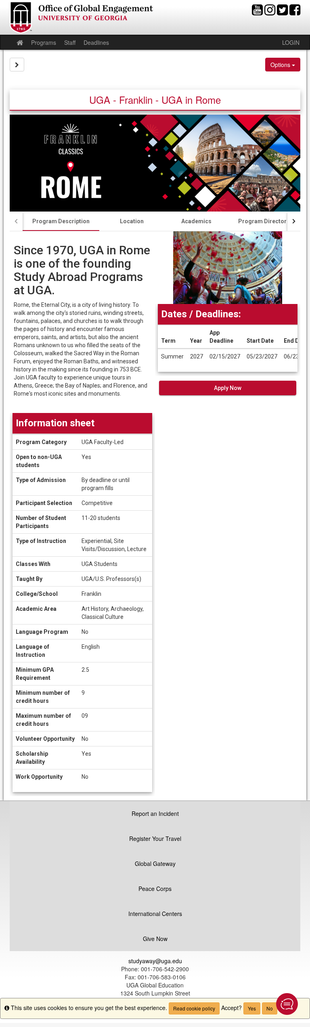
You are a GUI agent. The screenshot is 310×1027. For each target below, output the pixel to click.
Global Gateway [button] (155, 863)
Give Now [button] (155, 939)
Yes (252, 1008)
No (269, 1008)
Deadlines (96, 42)
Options (281, 65)
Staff (69, 42)
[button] (287, 1004)
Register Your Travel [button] (155, 838)
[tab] (61, 221)
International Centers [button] (155, 914)
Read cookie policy (194, 1008)
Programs (43, 42)
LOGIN (291, 42)
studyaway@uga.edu (155, 961)
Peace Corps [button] (155, 888)
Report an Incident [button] (155, 813)
